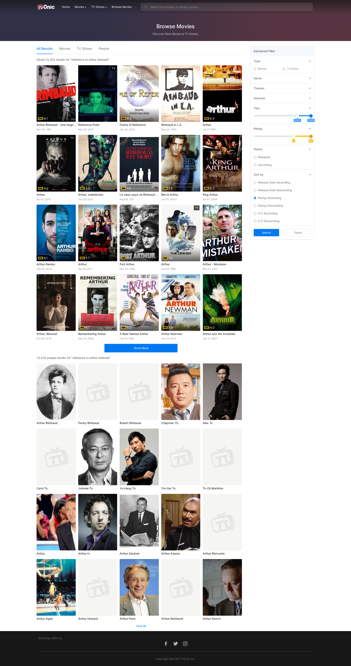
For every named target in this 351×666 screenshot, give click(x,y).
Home (66, 7)
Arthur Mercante (214, 553)
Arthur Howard (88, 618)
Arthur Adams (170, 553)
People (104, 48)
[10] (311, 136)
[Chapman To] (180, 391)
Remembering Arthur (92, 334)
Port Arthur (127, 264)
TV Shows (97, 7)
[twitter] (175, 646)
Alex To (208, 423)
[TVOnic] (46, 7)
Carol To (42, 488)
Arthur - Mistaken (214, 264)
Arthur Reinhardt (172, 618)
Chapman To (169, 423)
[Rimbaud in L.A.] (180, 93)
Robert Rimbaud (130, 423)
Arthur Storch (212, 618)
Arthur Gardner (130, 553)
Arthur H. (84, 553)
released (264, 157)
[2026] (311, 116)
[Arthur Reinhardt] (180, 587)
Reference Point (88, 124)
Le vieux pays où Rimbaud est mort (139, 194)
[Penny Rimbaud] (97, 391)
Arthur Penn (127, 618)
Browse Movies (122, 7)
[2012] (297, 116)
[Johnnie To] (97, 457)
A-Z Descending (269, 221)
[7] (293, 136)
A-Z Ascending (268, 213)
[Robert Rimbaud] (139, 391)
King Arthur (210, 194)
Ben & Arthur (169, 194)
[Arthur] (56, 522)
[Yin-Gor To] (180, 457)
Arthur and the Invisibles (219, 334)
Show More (141, 348)
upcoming (265, 164)
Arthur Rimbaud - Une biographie (56, 124)
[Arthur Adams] (180, 522)
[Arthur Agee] (56, 587)
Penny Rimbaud (88, 423)
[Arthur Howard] (97, 587)
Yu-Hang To (127, 488)
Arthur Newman (171, 334)
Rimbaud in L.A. (171, 124)
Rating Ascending (269, 198)
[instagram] (185, 646)
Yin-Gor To (168, 488)
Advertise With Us (50, 638)
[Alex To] (222, 391)
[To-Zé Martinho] (222, 457)
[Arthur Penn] (139, 587)
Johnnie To (85, 488)
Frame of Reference (133, 124)
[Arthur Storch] (222, 587)
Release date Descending (275, 190)
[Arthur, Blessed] (56, 302)
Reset (298, 232)
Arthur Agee (45, 618)
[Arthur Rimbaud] (56, 391)
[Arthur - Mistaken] (222, 233)
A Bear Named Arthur (134, 334)
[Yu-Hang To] (139, 457)
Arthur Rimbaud (47, 423)
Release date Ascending (274, 182)
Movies (79, 7)
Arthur (207, 124)
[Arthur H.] (97, 522)
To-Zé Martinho (213, 488)
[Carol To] (56, 457)
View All (141, 626)
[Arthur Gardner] (139, 522)
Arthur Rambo (46, 264)
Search (266, 232)
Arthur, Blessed (47, 334)
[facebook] (165, 646)
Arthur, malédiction (90, 194)
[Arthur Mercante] (222, 522)
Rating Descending (270, 205)
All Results (45, 48)
